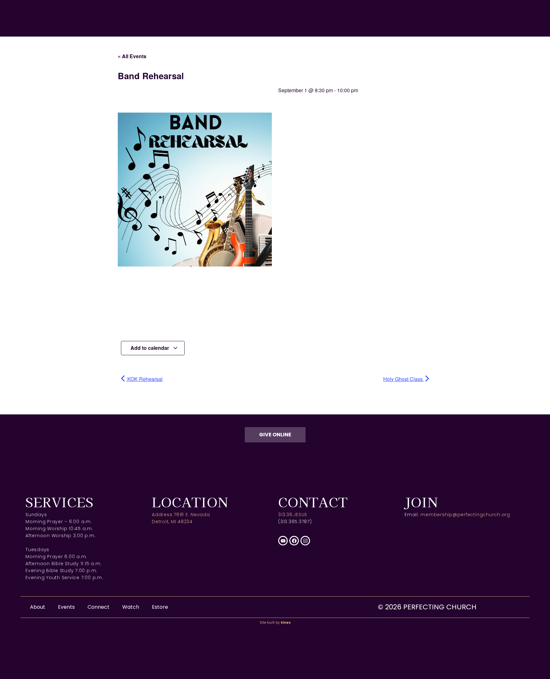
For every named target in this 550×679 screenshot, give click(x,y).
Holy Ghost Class (403, 379)
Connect (98, 607)
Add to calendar (150, 347)
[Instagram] (305, 540)
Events (66, 607)
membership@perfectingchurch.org (465, 514)
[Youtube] (283, 540)
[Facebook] (294, 540)
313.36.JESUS (292, 514)
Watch (130, 607)
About (37, 607)
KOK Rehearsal (144, 379)
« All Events (132, 56)
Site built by (275, 622)
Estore (160, 607)
